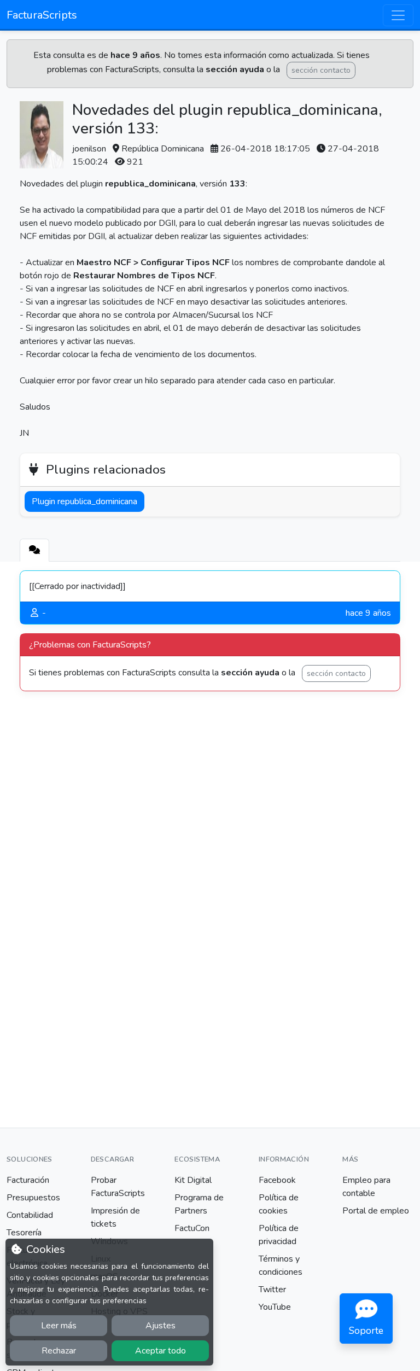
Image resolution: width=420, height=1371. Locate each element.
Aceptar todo (160, 1351)
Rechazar (59, 1351)
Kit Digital (193, 1180)
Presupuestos (33, 1198)
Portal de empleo (375, 1211)
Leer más (59, 1326)
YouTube (275, 1307)
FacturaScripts (42, 15)
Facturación (28, 1180)
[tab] (34, 550)
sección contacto (321, 70)
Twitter (272, 1290)
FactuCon (191, 1228)
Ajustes (160, 1326)
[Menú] (398, 15)
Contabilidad (30, 1215)
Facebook (277, 1180)
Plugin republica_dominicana (84, 501)
